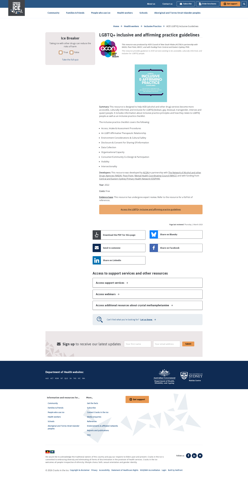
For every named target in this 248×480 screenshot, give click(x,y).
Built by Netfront (175, 470)
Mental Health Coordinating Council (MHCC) (155, 175)
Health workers (125, 13)
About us (151, 4)
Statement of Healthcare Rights (124, 470)
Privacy (94, 470)
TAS (74, 378)
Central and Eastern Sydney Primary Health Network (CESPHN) (129, 178)
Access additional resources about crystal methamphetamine (133, 305)
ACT (51, 378)
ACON (146, 172)
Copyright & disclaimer (80, 470)
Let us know (146, 320)
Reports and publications (98, 430)
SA (71, 378)
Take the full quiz (70, 59)
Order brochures (209, 4)
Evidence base (106, 197)
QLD (66, 378)
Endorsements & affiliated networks (102, 426)
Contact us (167, 4)
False (76, 52)
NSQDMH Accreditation (150, 470)
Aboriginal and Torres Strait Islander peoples (177, 13)
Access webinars (106, 294)
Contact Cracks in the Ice (97, 412)
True (65, 52)
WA (83, 378)
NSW (57, 378)
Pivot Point (128, 175)
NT (62, 378)
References (92, 421)
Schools (144, 13)
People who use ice (100, 13)
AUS (47, 378)
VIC (79, 378)
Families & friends (75, 13)
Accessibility (104, 470)
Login (164, 470)
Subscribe (187, 4)
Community (53, 13)
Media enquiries (94, 417)
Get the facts (92, 403)
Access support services (110, 282)
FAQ (89, 435)
